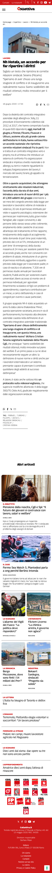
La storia (26, 865)
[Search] (28, 2)
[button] (37, 105)
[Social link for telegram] (49, 2)
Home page (7, 22)
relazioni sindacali (12, 420)
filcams (6, 418)
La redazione (17, 2)
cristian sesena (10, 425)
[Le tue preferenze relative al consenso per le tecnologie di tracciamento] (47, 868)
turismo (21, 415)
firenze (11, 415)
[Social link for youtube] (45, 2)
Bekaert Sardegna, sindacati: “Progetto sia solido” (35, 677)
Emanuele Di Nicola (9, 635)
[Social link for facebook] (38, 2)
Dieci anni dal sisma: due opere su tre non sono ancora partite (24, 752)
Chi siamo (26, 853)
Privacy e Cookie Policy (26, 868)
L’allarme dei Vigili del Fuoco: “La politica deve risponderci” (13, 626)
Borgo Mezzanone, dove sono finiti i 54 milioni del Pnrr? (13, 676)
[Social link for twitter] (34, 2)
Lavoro (25, 22)
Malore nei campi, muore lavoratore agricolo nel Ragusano (23, 735)
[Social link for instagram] (41, 2)
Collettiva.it (26, 827)
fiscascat (7, 423)
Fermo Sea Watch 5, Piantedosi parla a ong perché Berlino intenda (25, 569)
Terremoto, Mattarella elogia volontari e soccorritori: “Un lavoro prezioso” (25, 719)
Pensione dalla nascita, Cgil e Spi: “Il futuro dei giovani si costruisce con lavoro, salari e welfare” (24, 510)
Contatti (6, 2)
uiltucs (15, 418)
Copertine (17, 22)
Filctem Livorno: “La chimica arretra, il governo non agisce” (38, 626)
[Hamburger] (3, 9)
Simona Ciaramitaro (9, 575)
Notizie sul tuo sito (26, 862)
